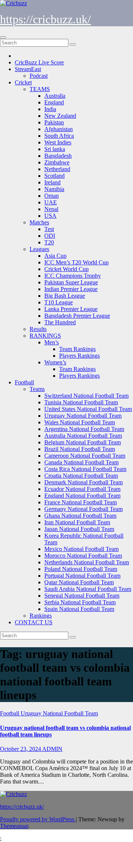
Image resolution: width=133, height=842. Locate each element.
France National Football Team (80, 502)
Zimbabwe (56, 162)
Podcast (39, 76)
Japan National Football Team (79, 529)
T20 (49, 242)
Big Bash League (64, 296)
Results (38, 329)
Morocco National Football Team (83, 555)
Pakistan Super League (71, 282)
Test (49, 229)
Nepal (51, 209)
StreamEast (28, 69)
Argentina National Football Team (84, 429)
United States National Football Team (88, 409)
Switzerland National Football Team (86, 395)
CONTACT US (33, 622)
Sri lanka (54, 149)
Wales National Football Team (79, 422)
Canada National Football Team (81, 462)
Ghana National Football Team (80, 515)
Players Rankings (79, 355)
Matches (39, 222)
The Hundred (60, 322)
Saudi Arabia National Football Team (87, 589)
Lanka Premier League (71, 309)
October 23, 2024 (21, 749)
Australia (54, 96)
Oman (51, 196)
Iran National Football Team (77, 522)
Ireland (52, 182)
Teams (37, 389)
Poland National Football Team (80, 569)
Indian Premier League (71, 289)
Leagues (39, 249)
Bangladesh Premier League (77, 316)
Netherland (57, 169)
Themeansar (14, 826)
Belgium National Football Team (82, 442)
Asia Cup (55, 256)
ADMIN (52, 749)
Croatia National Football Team (81, 475)
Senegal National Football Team (81, 595)
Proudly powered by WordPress (38, 819)
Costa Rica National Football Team (85, 469)
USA (50, 216)
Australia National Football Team (83, 435)
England (54, 102)
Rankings (41, 615)
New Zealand (60, 116)
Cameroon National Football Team (84, 455)
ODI (49, 236)
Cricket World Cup (66, 269)
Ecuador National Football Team (82, 489)
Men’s (51, 342)
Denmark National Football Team (83, 482)
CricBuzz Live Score (39, 62)
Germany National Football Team (83, 509)
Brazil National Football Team (79, 449)
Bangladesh (58, 156)
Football (24, 382)
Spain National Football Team (79, 609)
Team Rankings (77, 349)
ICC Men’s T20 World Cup (76, 262)
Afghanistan (58, 129)
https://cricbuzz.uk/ (45, 19)
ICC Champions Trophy (72, 276)
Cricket (23, 82)
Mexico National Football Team (81, 549)
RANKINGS (45, 336)
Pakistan (54, 122)
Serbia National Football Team (80, 602)
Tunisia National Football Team (81, 402)
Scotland (54, 176)
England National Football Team (82, 495)
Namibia (54, 189)
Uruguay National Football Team (83, 415)
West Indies (57, 142)
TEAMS (40, 89)
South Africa (59, 136)
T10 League (58, 302)
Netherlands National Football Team (86, 562)
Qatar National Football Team (79, 582)
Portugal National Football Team (82, 575)
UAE (50, 202)
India (50, 109)
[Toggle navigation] (3, 37)
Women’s (55, 362)
